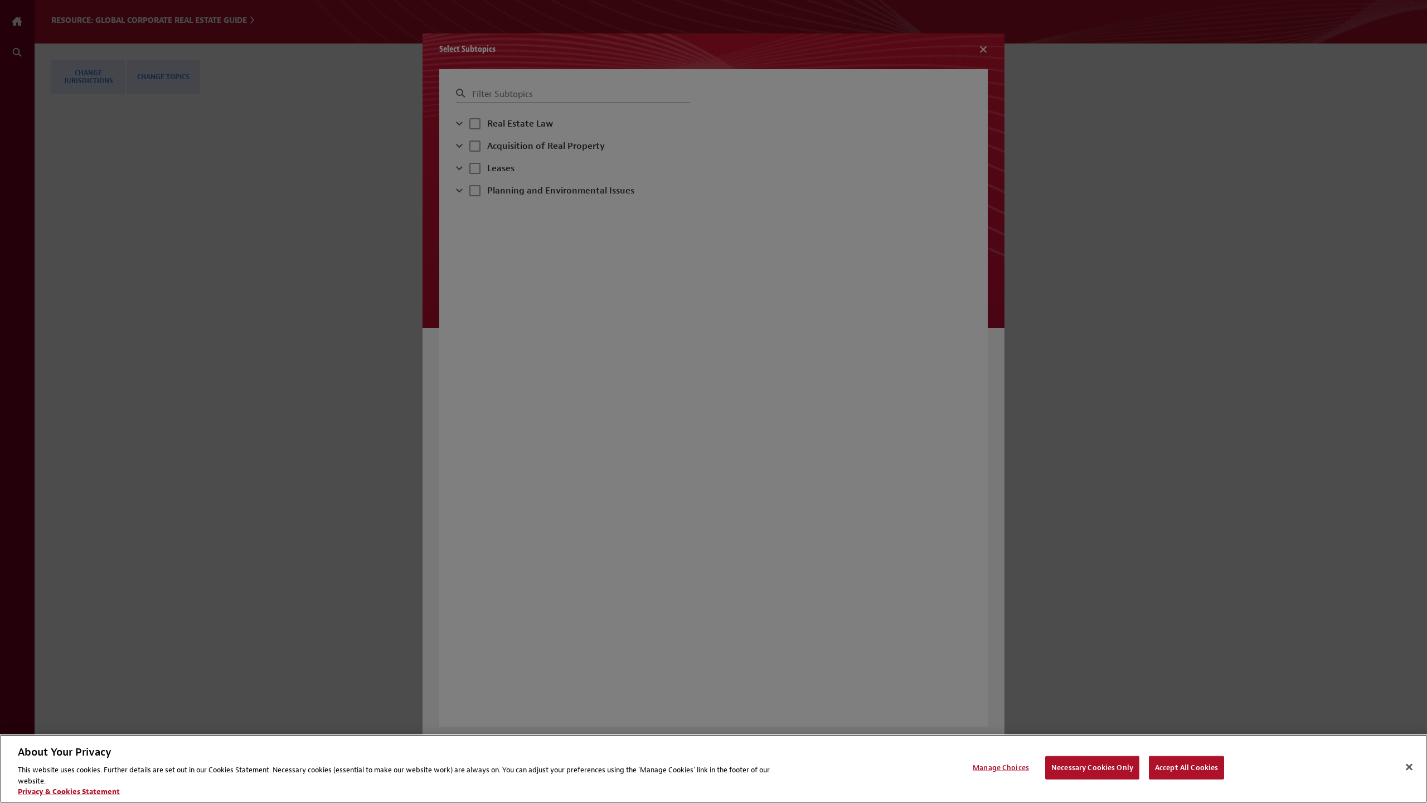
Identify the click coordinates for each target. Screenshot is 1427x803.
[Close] (1409, 767)
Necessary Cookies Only (1092, 767)
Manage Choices (1001, 767)
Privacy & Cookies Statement (69, 791)
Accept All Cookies (1186, 767)
